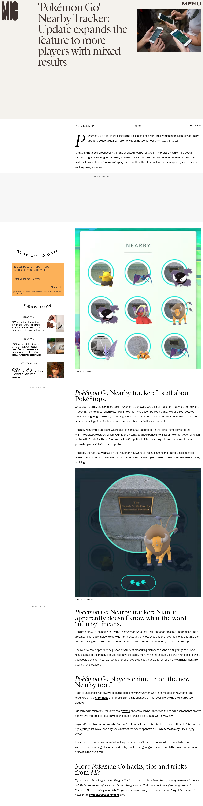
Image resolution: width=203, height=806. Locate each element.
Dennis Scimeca (86, 126)
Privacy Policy (17, 293)
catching (171, 790)
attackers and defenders (104, 794)
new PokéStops (114, 790)
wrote (126, 710)
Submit (56, 286)
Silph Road (101, 697)
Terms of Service (53, 291)
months (114, 157)
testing (100, 157)
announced (91, 152)
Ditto (90, 790)
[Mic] (10, 11)
